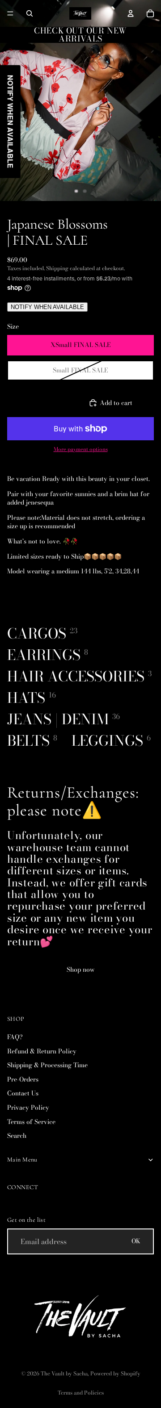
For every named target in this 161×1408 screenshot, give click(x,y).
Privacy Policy (28, 1107)
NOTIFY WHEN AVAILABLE (47, 307)
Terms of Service (31, 1122)
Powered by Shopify (115, 1373)
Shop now (81, 969)
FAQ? (15, 1037)
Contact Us (22, 1094)
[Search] (29, 13)
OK (135, 1241)
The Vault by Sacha (64, 1373)
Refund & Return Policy (41, 1051)
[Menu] (10, 13)
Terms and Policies (81, 1392)
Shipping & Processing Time (47, 1065)
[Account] (130, 13)
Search (16, 1136)
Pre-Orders (22, 1079)
